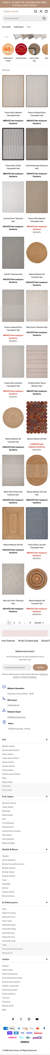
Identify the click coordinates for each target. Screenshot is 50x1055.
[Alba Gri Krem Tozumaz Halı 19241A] (13, 579)
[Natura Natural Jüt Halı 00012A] (37, 417)
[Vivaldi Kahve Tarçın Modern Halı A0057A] (37, 361)
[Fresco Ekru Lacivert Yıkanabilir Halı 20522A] (37, 523)
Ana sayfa (6, 27)
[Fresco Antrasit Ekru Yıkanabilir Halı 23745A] (37, 91)
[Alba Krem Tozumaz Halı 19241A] (37, 305)
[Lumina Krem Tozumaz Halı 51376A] (13, 197)
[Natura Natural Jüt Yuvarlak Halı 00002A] (37, 579)
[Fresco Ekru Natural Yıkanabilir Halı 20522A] (37, 197)
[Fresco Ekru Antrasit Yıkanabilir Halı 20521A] (13, 361)
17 (30, 623)
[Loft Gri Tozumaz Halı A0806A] (13, 252)
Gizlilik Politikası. (29, 677)
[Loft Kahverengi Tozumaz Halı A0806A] (37, 144)
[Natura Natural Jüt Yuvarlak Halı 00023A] (37, 252)
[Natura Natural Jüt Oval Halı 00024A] (37, 470)
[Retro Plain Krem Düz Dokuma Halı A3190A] (13, 470)
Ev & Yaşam (7, 796)
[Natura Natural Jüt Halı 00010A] (13, 523)
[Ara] (44, 18)
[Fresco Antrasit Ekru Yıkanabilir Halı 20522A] (13, 305)
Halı (4, 739)
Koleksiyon (18, 27)
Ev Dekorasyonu (10, 902)
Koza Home (14, 1050)
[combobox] (25, 18)
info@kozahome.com (16, 717)
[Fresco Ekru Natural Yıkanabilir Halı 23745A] (13, 91)
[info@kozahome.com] (35, 11)
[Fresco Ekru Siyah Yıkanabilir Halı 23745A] (13, 144)
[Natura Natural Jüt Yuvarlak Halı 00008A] (13, 417)
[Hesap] (41, 11)
